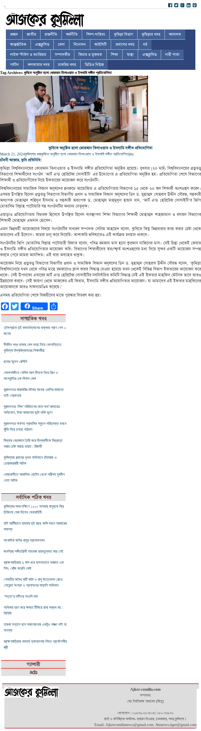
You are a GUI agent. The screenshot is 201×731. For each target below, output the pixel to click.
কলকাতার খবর (39, 64)
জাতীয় (31, 34)
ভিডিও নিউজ (94, 64)
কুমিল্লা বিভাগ (123, 34)
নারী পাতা (172, 54)
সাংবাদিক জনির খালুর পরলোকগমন (24, 540)
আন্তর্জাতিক (18, 44)
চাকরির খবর (67, 64)
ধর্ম (145, 44)
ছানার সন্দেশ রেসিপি (15, 361)
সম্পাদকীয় (62, 54)
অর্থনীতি (72, 34)
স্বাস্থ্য (130, 54)
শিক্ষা (114, 54)
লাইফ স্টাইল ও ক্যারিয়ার (28, 54)
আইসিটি (100, 44)
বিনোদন (80, 44)
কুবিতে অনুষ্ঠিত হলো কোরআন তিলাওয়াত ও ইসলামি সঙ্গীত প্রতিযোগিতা (100, 148)
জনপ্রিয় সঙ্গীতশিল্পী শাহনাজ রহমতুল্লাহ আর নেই (33, 551)
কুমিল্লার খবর (151, 34)
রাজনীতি (51, 34)
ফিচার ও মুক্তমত (90, 54)
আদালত (175, 34)
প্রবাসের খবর (124, 44)
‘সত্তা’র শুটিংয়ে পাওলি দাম (21, 596)
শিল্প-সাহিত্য (95, 34)
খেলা (61, 44)
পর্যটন (14, 64)
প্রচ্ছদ (14, 34)
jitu (131, 154)
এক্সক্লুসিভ (42, 44)
